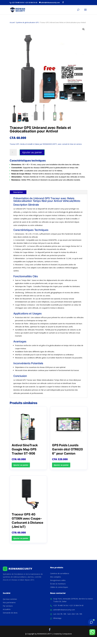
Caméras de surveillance (59, 573)
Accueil (12, 22)
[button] (83, 29)
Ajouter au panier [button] (20, 465)
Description (18, 192)
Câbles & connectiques (59, 587)
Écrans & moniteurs (58, 584)
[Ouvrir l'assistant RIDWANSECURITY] (91, 622)
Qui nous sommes (10, 599)
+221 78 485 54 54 (60, 605)
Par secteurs (8, 606)
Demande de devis (10, 613)
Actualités (7, 609)
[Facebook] (63, 2)
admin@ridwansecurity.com (64, 610)
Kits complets (55, 577)
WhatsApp (57, 618)
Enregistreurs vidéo (58, 580)
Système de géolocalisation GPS (27, 22)
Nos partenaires (9, 602)
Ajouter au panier (32, 152)
